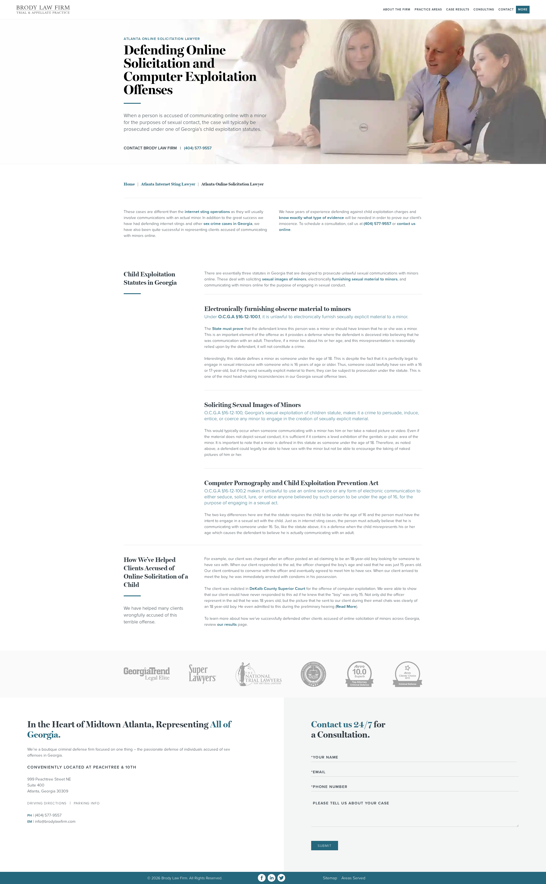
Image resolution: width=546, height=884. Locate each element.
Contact (506, 9)
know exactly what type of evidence (311, 217)
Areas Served (353, 878)
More (522, 9)
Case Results (457, 9)
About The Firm (396, 9)
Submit (325, 846)
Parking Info (87, 803)
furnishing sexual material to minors (365, 279)
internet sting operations (207, 211)
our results (227, 624)
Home (129, 184)
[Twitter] (281, 878)
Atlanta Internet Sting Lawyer (168, 184)
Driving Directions (47, 803)
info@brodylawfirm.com (55, 821)
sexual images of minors (284, 279)
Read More (346, 606)
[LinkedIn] (271, 878)
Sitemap (330, 878)
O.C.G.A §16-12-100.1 (239, 316)
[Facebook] (262, 878)
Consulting (483, 9)
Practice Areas (428, 9)
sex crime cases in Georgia (227, 223)
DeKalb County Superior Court (277, 588)
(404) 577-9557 (198, 148)
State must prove (227, 328)
